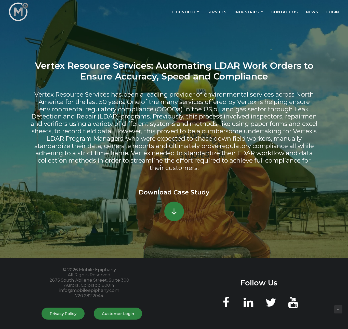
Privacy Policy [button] (63, 313)
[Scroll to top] (338, 309)
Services (217, 12)
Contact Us (284, 12)
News (312, 12)
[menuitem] (187, 12)
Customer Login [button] (118, 313)
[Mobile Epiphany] (18, 11)
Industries (247, 12)
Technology (185, 12)
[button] (174, 211)
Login (332, 12)
